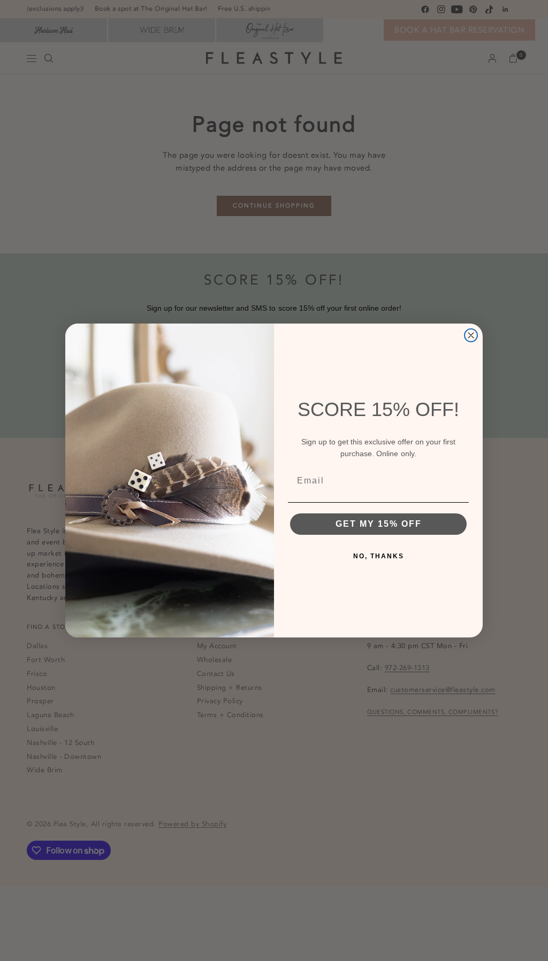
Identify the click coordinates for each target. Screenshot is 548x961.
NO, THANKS (378, 556)
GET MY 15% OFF (379, 523)
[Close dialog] (471, 335)
